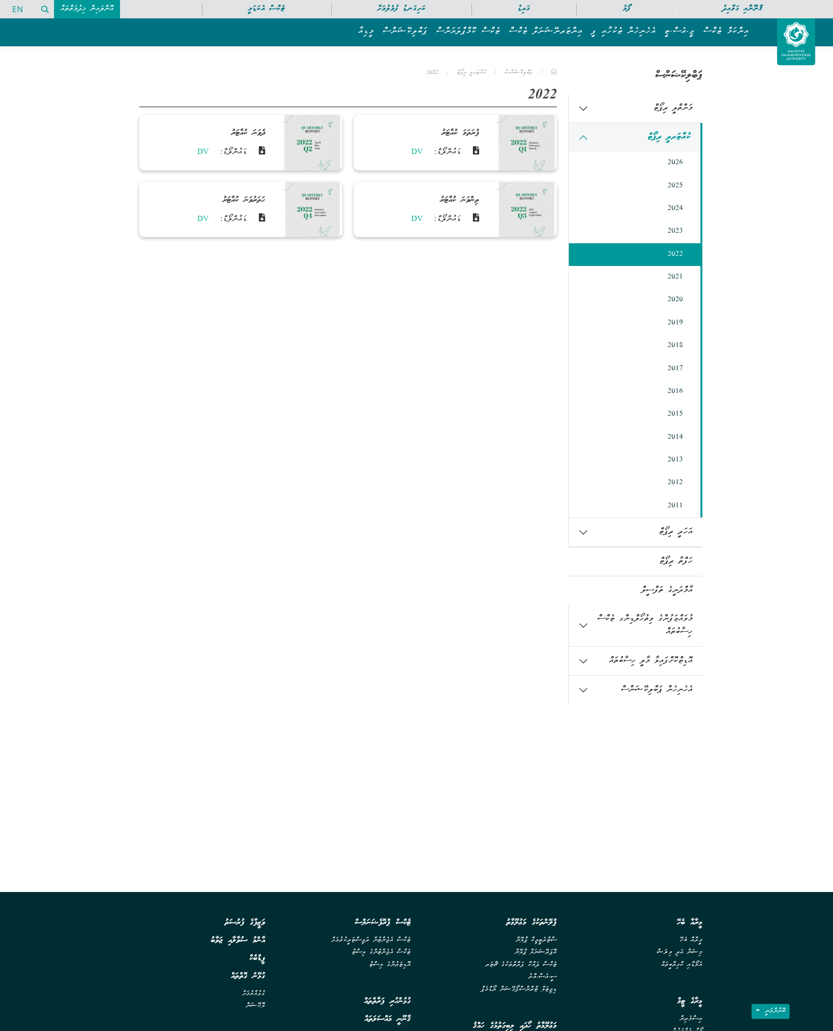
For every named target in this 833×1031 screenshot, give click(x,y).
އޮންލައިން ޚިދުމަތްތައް (87, 9)
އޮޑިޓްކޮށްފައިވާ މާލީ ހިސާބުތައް (651, 661)
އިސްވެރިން (691, 1019)
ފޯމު (626, 9)
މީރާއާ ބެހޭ (691, 940)
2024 (675, 208)
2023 (675, 231)
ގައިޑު (523, 9)
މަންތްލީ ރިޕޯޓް (673, 108)
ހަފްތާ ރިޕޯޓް (676, 561)
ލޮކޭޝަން (255, 1006)
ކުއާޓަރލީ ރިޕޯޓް (669, 137)
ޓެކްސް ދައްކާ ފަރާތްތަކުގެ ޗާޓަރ (521, 965)
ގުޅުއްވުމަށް (253, 994)
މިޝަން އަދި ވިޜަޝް (679, 952)
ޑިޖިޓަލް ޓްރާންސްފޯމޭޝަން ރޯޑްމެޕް (519, 990)
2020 (675, 299)
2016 (675, 391)
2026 (675, 162)
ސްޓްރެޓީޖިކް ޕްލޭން (536, 940)
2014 (675, 437)
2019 (675, 323)
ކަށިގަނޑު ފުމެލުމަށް (401, 9)
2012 (675, 482)
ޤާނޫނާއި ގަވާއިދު (742, 9)
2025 (675, 186)
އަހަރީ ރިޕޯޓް (676, 532)
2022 (675, 254)
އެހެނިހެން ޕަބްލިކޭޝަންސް (657, 690)
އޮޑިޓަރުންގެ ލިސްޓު (390, 965)
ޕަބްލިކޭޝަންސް (518, 73)
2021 (675, 277)
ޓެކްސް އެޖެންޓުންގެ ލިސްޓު (381, 952)
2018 (675, 345)
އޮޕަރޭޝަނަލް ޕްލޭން (536, 952)
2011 (675, 506)
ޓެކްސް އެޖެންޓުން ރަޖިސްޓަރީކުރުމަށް (371, 940)
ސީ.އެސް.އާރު (542, 977)
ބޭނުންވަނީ (773, 1011)
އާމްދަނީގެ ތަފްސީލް (667, 590)
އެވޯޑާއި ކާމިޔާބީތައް (681, 965)
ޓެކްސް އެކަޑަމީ (266, 9)
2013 (675, 460)
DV (417, 152)
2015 (675, 414)
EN (17, 9)
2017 (675, 368)
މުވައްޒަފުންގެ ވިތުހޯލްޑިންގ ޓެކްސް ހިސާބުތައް (645, 626)
